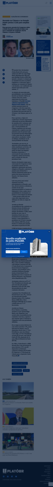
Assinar (24, 251)
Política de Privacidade (21, 256)
